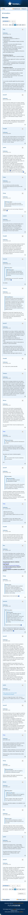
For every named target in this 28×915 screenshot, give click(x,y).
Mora (4, 545)
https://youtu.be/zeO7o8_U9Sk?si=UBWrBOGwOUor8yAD (10, 693)
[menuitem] (3, 9)
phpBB (14, 909)
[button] (4, 25)
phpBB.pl (21, 911)
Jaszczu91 (5, 94)
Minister (4, 400)
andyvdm (5, 215)
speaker (4, 147)
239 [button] (23, 25)
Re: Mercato (5, 33)
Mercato (5, 17)
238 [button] (20, 25)
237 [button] (17, 25)
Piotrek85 (5, 128)
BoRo (4, 809)
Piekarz (4, 177)
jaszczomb (5, 601)
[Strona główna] (14, 3)
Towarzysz (5, 288)
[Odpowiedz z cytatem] (23, 29)
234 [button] (10, 25)
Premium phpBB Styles (18, 903)
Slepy (4, 29)
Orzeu (4, 431)
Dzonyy (4, 193)
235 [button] (12, 25)
